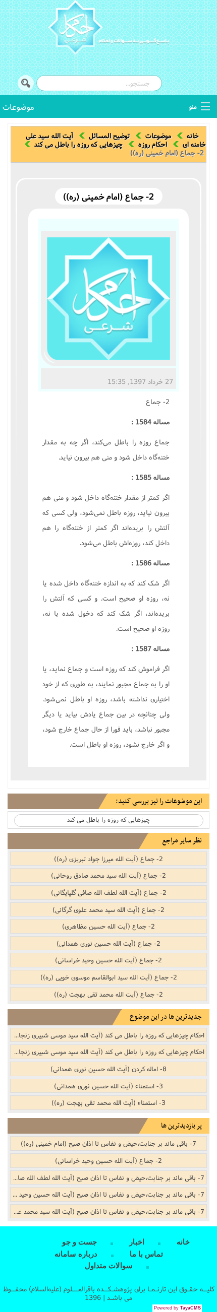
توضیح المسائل (109, 135)
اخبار (136, 1242)
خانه (193, 135)
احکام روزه (152, 144)
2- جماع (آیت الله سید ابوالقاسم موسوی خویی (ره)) (108, 977)
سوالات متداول (109, 1266)
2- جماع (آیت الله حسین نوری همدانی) (108, 943)
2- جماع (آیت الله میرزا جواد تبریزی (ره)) (108, 859)
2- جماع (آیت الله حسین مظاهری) (108, 926)
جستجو (26, 83)
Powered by (177, 1307)
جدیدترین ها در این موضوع (166, 1017)
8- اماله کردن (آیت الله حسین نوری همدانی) (108, 1069)
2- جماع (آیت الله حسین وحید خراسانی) (108, 960)
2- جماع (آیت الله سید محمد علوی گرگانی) (108, 909)
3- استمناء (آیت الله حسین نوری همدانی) (108, 1086)
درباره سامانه (76, 1254)
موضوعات (18, 106)
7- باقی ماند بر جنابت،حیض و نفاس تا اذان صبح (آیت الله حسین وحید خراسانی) (107, 1194)
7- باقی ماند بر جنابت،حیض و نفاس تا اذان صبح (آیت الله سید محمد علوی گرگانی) (107, 1211)
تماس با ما (146, 1254)
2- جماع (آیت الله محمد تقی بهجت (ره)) (108, 994)
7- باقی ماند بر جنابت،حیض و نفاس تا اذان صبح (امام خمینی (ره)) (108, 1143)
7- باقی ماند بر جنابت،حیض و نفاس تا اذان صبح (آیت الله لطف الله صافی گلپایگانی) (107, 1177)
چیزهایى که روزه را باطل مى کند (78, 144)
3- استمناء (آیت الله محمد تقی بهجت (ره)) (108, 1102)
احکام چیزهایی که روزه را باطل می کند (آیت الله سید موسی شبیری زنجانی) (107, 1035)
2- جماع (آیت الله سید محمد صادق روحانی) (108, 875)
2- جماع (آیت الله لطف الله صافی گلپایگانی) (109, 892)
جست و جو (79, 1242)
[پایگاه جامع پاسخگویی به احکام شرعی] (108, 29)
